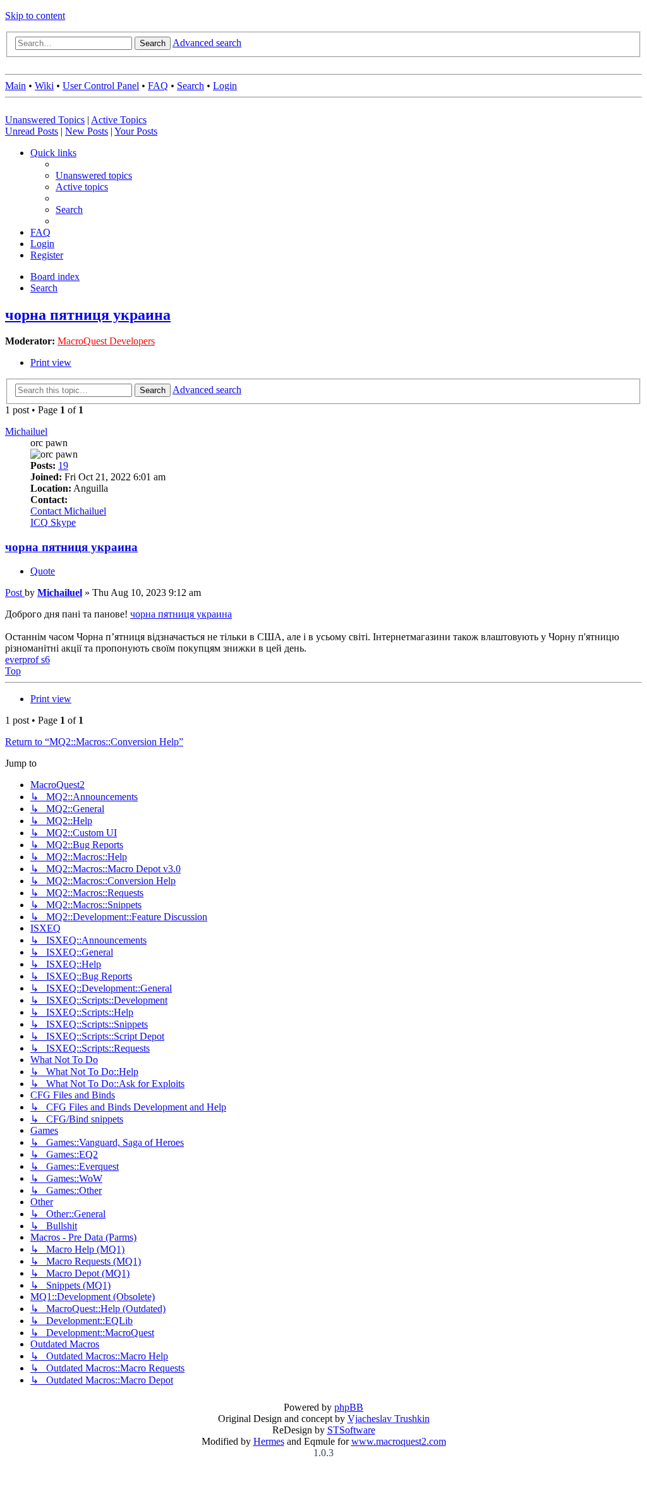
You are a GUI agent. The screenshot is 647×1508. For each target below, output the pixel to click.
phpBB (348, 1407)
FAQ (158, 85)
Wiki (44, 85)
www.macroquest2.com (398, 1441)
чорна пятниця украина (88, 315)
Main (15, 85)
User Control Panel (101, 85)
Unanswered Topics (45, 119)
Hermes (268, 1441)
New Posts (86, 131)
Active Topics (119, 119)
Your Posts (135, 131)
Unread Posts (31, 131)
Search (190, 85)
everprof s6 (27, 659)
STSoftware (351, 1430)
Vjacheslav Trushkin (389, 1418)
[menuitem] (94, 175)
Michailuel (26, 431)
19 (63, 465)
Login (225, 85)
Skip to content (35, 15)
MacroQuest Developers (106, 341)
